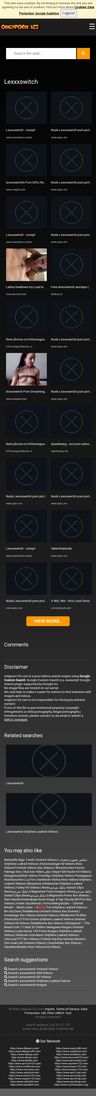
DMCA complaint (15, 720)
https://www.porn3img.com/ (71, 1078)
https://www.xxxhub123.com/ (25, 1075)
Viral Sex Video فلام (36, 872)
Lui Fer (30, 880)
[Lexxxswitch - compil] (26, 123)
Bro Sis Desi (12, 911)
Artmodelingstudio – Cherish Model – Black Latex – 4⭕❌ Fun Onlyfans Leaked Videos (45, 905)
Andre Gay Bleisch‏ (28, 903)
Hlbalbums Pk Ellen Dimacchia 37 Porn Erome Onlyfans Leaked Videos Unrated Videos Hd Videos (45, 919)
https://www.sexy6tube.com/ (71, 1051)
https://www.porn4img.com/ (71, 1081)
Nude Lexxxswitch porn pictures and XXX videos (39, 496)
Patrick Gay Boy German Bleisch (63, 939)
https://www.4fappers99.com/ (25, 1051)
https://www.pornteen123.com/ (71, 1063)
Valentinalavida (61, 548)
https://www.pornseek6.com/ (71, 1060)
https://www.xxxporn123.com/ (24, 1078)
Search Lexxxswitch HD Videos (29, 977)
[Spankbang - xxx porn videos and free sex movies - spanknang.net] (71, 437)
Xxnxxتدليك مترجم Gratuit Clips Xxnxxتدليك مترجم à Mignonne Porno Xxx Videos (48, 893)
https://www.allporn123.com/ (71, 1066)
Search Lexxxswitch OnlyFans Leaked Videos (38, 981)
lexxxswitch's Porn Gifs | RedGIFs (29, 182)
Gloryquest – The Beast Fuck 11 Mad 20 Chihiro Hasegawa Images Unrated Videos (47, 927)
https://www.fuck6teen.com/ (71, 1054)
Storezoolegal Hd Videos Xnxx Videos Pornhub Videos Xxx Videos (43, 866)
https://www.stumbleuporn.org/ (71, 1084)
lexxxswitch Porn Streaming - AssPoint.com (36, 392)
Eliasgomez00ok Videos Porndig (27, 876)
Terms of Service (67, 1009)
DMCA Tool (63, 1013)
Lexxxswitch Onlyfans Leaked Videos (32, 832)
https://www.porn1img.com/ (71, 1072)
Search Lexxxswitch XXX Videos (29, 973)
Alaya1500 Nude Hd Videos (71, 872)
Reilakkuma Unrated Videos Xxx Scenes (50, 911)
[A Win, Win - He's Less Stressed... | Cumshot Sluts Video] (71, 594)
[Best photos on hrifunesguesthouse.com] (26, 332)
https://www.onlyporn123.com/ (71, 1069)
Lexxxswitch (15, 783)
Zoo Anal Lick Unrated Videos (24, 943)
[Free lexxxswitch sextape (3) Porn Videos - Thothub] (71, 280)
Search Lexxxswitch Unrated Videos (32, 969)
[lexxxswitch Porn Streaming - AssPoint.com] (26, 385)
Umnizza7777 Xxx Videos (21, 939)
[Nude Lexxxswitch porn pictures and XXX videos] (26, 489)
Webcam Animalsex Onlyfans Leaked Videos (47, 935)
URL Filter (47, 1013)
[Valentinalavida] (71, 541)
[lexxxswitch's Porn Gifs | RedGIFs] (26, 175)
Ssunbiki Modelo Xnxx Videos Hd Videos (32, 947)
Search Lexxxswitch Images (27, 985)
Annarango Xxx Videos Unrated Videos (31, 915)
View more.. (48, 621)
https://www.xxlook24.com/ (24, 1084)
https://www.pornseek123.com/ (71, 1057)
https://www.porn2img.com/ (71, 1075)
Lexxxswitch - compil (20, 130)
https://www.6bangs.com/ (25, 1054)
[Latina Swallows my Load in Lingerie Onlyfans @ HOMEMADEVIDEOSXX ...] (26, 280)
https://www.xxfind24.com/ (24, 1081)
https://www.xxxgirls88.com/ (71, 1048)
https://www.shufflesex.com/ (24, 1066)
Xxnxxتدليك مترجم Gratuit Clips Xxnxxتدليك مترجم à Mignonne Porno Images (44, 889)
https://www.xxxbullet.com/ (24, 1072)
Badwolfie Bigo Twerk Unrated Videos (30, 860)
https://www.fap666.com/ (24, 1060)
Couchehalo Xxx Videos (64, 943)
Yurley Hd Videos (28, 887)
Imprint (50, 1009)
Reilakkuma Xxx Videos (47, 923)
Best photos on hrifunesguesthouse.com (34, 339)
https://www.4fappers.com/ (24, 1048)
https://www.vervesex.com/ (25, 1069)
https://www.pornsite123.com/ (24, 1063)
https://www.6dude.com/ (24, 1057)
